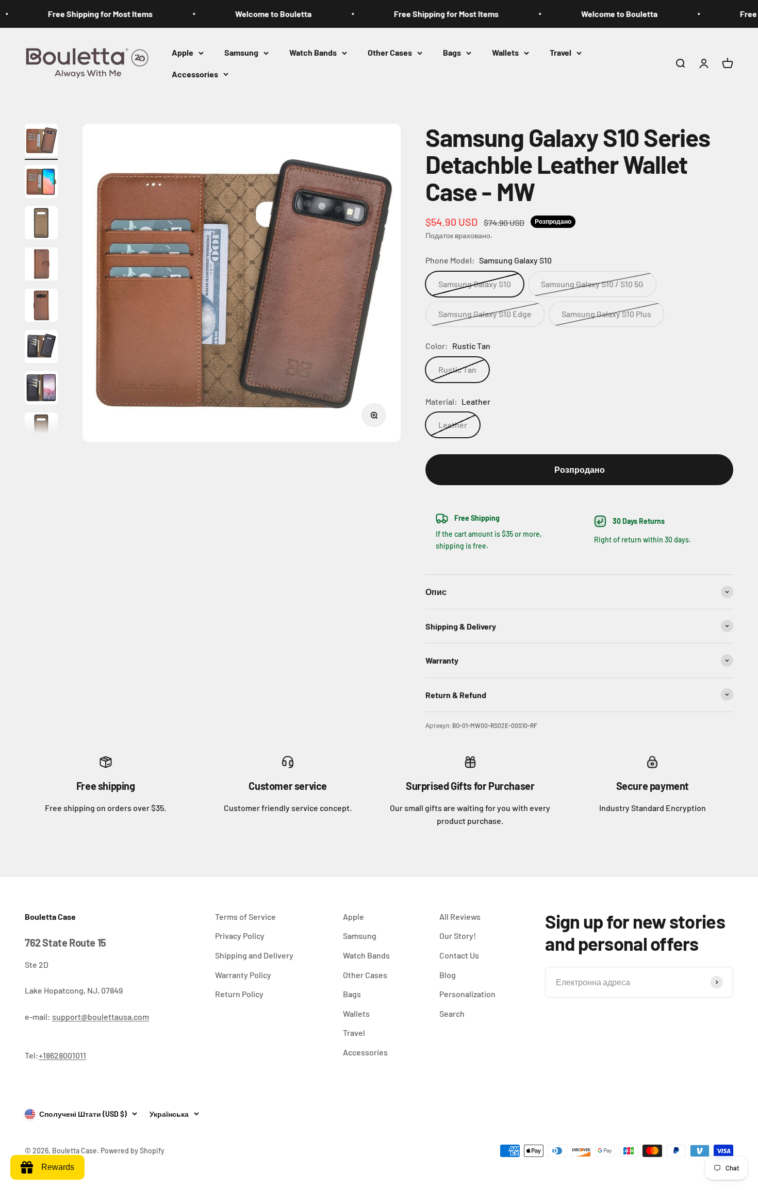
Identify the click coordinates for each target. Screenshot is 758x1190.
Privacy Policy (240, 935)
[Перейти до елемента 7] (41, 389)
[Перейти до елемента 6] (41, 348)
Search (452, 1013)
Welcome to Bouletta (250, 14)
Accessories (195, 74)
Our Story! (457, 935)
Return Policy (239, 994)
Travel (560, 52)
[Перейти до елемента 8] (41, 430)
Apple (182, 52)
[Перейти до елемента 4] (41, 265)
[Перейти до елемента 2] (41, 183)
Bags (452, 52)
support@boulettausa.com (100, 1016)
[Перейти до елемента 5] (41, 307)
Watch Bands (313, 52)
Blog (447, 975)
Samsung (241, 52)
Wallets (505, 52)
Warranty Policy (243, 975)
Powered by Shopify (132, 1150)
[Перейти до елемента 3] (41, 224)
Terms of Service (245, 916)
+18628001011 (62, 1055)
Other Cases (390, 52)
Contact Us (459, 955)
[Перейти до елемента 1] (41, 142)
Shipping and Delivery (254, 955)
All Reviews (460, 916)
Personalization (467, 994)
